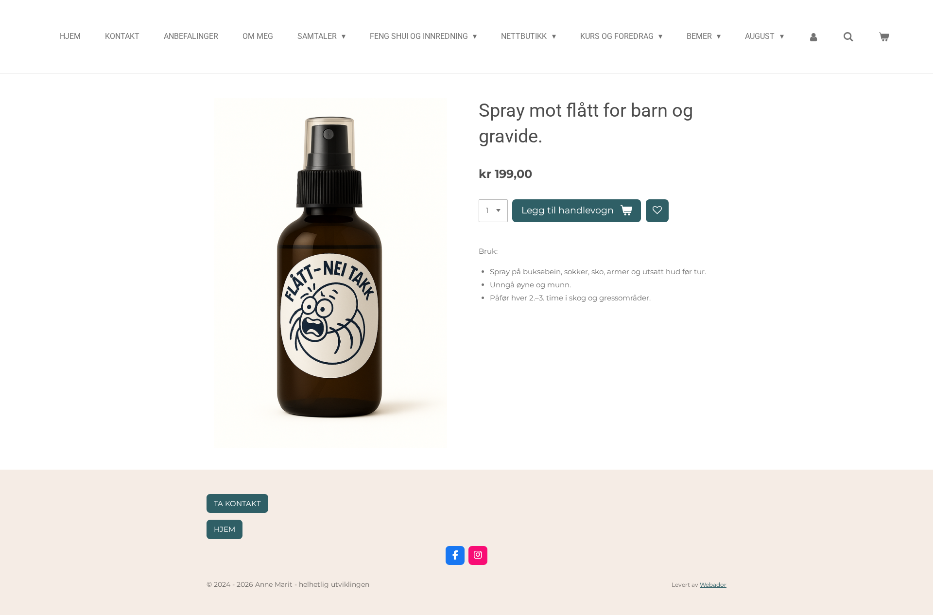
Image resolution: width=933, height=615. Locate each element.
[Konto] (813, 37)
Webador (713, 584)
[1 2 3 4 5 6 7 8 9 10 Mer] (493, 210)
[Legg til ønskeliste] (657, 210)
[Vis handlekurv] (884, 37)
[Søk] (848, 37)
